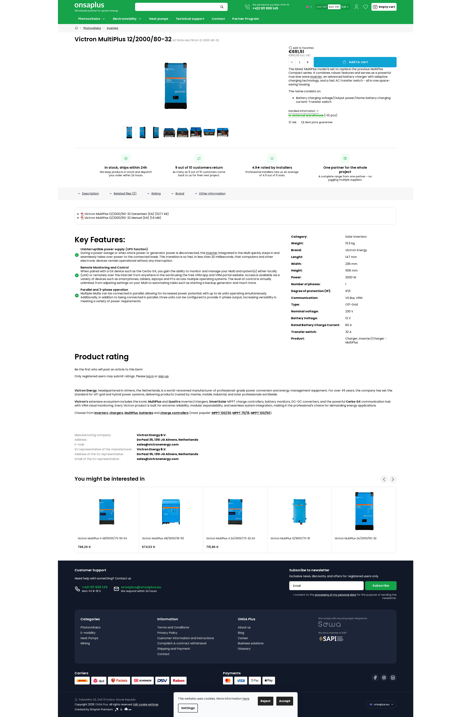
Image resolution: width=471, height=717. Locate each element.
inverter (316, 77)
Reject (266, 701)
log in (150, 376)
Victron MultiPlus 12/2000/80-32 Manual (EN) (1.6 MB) (122, 218)
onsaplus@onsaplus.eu (141, 587)
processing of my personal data (335, 595)
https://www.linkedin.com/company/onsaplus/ (393, 677)
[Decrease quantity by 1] (292, 62)
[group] (107, 520)
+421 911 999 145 (265, 8)
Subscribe (381, 585)
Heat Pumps (89, 638)
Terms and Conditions (173, 628)
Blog (241, 633)
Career (243, 638)
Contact (163, 654)
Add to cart (358, 62)
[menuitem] (92, 19)
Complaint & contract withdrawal (181, 643)
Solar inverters (356, 236)
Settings (188, 708)
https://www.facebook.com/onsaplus (375, 677)
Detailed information (302, 111)
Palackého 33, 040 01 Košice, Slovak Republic (107, 699)
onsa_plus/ (384, 677)
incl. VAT (322, 7)
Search (222, 7)
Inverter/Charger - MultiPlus (366, 340)
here (245, 698)
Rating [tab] (156, 193)
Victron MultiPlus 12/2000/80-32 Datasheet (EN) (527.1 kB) (126, 214)
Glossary (244, 649)
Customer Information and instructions (185, 638)
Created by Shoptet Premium (94, 709)
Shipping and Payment (173, 649)
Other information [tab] (212, 193)
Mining (85, 643)
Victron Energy (356, 250)
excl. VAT (334, 7)
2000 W (350, 277)
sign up (163, 376)
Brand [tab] (179, 193)
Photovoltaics (90, 628)
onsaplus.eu (381, 704)
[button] (107, 547)
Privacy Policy (167, 633)
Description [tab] (90, 193)
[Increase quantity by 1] (307, 62)
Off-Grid (351, 304)
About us (244, 628)
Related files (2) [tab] (125, 193)
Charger (351, 338)
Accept (284, 701)
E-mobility (88, 633)
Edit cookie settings (145, 704)
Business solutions (251, 643)
